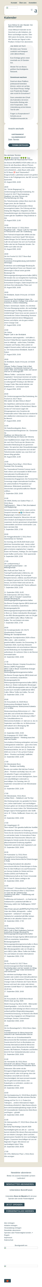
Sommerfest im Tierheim (13, 539)
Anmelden (33, 3)
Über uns (22, 3)
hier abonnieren (27, 42)
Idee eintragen (9, 1223)
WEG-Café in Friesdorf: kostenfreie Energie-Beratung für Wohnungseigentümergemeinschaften (18, 598)
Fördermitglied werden (20, 1211)
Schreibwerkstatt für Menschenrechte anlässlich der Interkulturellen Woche (18, 1033)
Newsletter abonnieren (20, 1184)
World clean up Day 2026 (13, 1001)
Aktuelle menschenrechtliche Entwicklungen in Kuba (21, 860)
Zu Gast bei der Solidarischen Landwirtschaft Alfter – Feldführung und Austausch (19, 894)
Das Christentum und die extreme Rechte (20, 1097)
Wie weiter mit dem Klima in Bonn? (17, 401)
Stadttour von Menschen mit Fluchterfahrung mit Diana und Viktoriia (19, 436)
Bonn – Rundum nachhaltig (14, 766)
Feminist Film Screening (13, 466)
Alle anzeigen (9, 1156)
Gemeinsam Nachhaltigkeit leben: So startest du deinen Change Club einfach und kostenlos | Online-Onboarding (20, 301)
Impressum (8, 1237)
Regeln (6, 1235)
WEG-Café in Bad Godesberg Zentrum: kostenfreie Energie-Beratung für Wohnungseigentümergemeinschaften (19, 932)
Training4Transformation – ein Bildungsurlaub (15, 566)
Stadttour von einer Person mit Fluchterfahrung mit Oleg (15, 197)
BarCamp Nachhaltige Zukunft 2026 (17, 1127)
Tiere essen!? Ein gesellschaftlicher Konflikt (21, 827)
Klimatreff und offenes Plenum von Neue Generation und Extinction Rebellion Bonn (20, 1064)
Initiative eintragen (10, 1225)
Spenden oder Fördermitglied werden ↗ (18, 1233)
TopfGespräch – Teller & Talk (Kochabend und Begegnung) (20, 506)
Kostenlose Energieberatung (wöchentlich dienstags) (20, 262)
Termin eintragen (20, 145)
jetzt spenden (14, 1204)
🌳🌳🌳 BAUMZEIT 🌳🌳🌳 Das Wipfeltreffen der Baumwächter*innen (18, 159)
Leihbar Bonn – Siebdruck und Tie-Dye (18, 798)
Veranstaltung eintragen (12, 1228)
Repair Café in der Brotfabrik (15, 335)
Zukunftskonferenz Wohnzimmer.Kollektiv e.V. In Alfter (20, 707)
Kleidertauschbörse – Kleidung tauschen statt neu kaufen (19, 738)
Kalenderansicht (19, 137)
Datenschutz (8, 1240)
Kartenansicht (18, 134)
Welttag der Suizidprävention (15, 635)
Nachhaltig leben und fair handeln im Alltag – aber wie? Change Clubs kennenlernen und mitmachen (20, 969)
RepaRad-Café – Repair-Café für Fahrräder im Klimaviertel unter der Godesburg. (20, 231)
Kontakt (14, 3)
